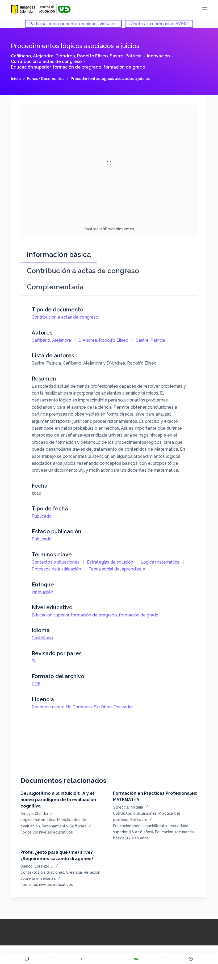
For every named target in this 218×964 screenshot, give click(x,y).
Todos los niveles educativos (46, 832)
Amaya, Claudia (34, 813)
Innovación (158, 55)
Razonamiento (55, 826)
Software (78, 826)
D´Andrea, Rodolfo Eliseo (82, 55)
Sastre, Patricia (125, 55)
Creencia (74, 872)
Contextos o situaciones (55, 562)
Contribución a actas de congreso (46, 61)
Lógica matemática (160, 562)
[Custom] (27, 958)
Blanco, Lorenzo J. (36, 866)
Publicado (42, 516)
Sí (33, 660)
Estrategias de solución (110, 562)
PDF (36, 683)
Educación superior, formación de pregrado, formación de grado (78, 67)
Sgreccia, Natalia (128, 807)
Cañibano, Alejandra (32, 55)
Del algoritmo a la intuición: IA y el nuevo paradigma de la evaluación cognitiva (58, 800)
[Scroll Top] (191, 958)
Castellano (42, 637)
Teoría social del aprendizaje (117, 569)
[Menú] (204, 9)
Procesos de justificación (56, 569)
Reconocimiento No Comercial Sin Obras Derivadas (82, 706)
